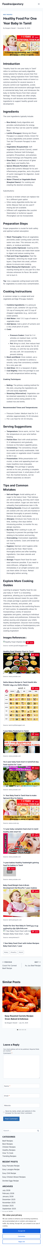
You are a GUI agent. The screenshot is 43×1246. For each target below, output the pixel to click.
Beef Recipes (7, 1141)
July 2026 (6, 1190)
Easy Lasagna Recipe (11, 1169)
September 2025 (9, 1209)
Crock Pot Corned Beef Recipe (9, 965)
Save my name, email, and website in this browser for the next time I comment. (20, 1112)
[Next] (37, 1007)
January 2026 (8, 1196)
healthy (13, 952)
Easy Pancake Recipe (11, 1166)
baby (6, 952)
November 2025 (8, 1203)
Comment (7, 1053)
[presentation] (21, 999)
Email (7, 1096)
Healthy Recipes (8, 1150)
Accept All (21, 1231)
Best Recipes (7, 14)
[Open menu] (39, 4)
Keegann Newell (10, 28)
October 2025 (8, 1206)
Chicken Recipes (9, 1147)
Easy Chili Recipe (9, 1173)
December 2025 (8, 1199)
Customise (21, 1236)
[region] (21, 1229)
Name (7, 1086)
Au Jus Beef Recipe (33, 964)
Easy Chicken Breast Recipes (14, 1177)
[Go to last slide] (5, 1007)
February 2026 (8, 1193)
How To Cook (7, 1153)
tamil (21, 952)
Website (7, 1105)
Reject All (21, 1241)
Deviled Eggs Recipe (10, 1181)
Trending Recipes (9, 1156)
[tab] (17, 1029)
